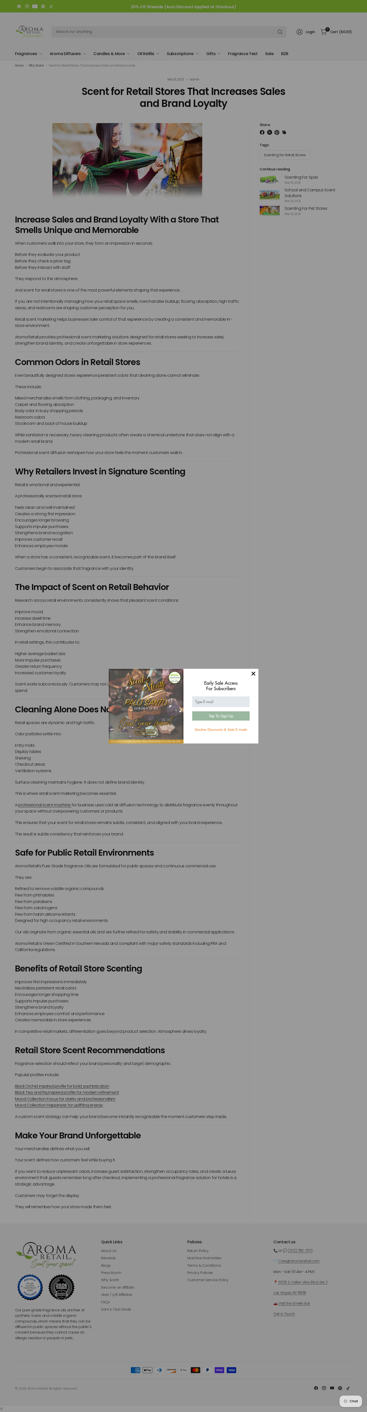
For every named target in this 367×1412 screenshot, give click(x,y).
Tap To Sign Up (221, 716)
